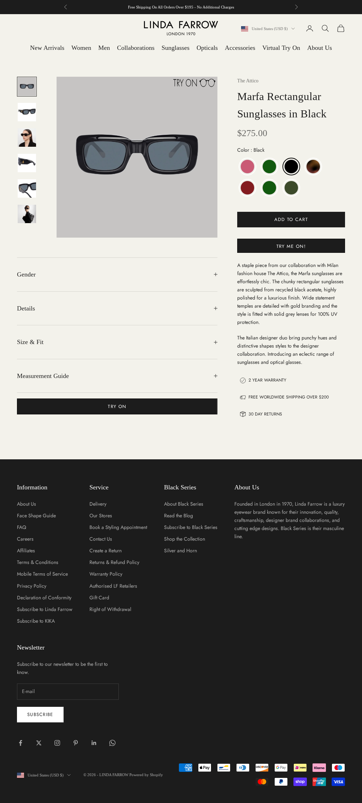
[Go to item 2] (27, 112)
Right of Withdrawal (110, 609)
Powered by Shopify (146, 775)
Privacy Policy (31, 585)
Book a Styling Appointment (118, 527)
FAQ (21, 527)
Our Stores (100, 515)
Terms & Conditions (37, 562)
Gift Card (99, 597)
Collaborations (135, 47)
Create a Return (105, 550)
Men (104, 47)
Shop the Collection (184, 538)
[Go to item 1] (27, 87)
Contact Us (100, 538)
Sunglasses (175, 47)
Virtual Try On (281, 47)
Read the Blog (178, 515)
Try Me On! (291, 246)
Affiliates (26, 550)
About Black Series (183, 503)
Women (81, 47)
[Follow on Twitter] (38, 742)
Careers (25, 538)
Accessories (240, 47)
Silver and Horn (180, 550)
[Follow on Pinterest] (75, 742)
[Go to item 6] (27, 214)
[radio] (246, 166)
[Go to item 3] (27, 137)
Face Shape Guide (36, 515)
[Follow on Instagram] (57, 742)
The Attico (247, 80)
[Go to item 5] (27, 188)
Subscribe (40, 714)
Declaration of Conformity (44, 597)
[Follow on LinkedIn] (94, 742)
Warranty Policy (105, 573)
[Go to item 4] (27, 163)
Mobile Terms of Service (42, 573)
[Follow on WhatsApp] (112, 742)
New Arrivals (47, 47)
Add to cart (291, 219)
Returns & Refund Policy (114, 562)
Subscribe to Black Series (190, 527)
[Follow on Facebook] (20, 742)
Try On (117, 406)
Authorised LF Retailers (113, 585)
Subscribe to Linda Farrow (44, 609)
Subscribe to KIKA (36, 620)
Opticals (207, 47)
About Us (319, 47)
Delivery (97, 503)
